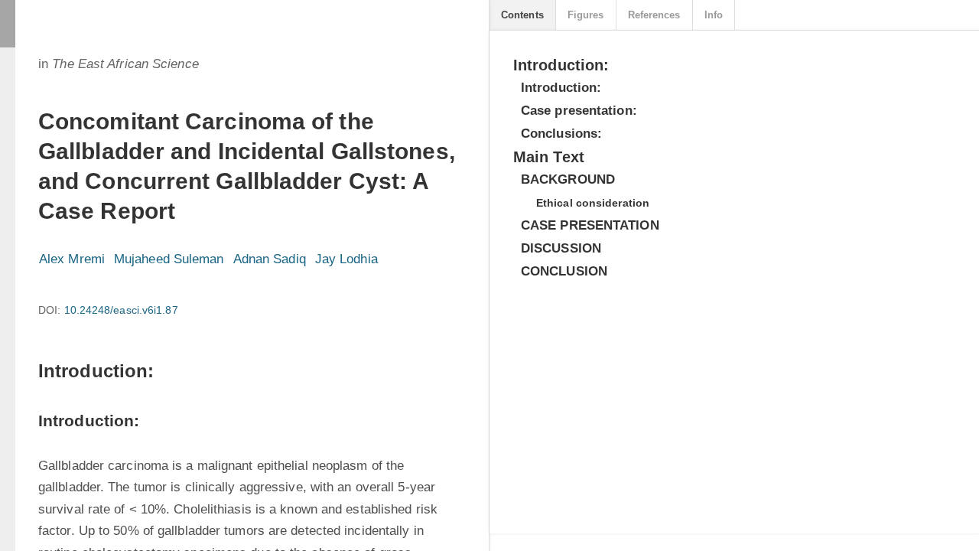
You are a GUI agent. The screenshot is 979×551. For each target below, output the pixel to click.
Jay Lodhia (346, 259)
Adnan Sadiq (269, 259)
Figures (586, 15)
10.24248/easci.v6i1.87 (121, 310)
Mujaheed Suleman (169, 259)
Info (713, 15)
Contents (522, 15)
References (654, 15)
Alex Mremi (72, 259)
